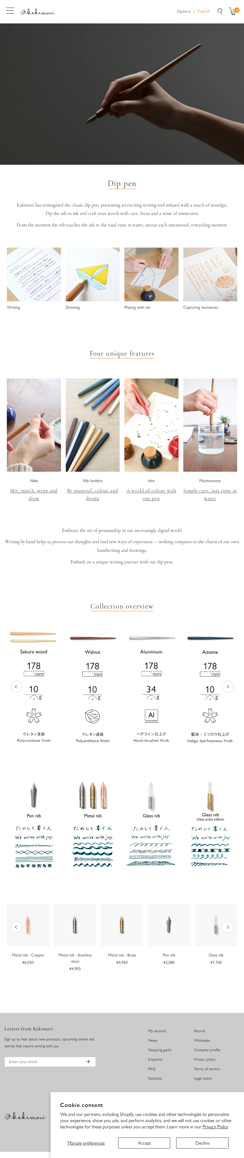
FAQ (152, 1069)
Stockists (155, 1078)
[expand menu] (10, 10)
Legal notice (203, 1078)
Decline (202, 1143)
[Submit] (88, 1061)
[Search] (220, 11)
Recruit (199, 1031)
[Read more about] (34, 425)
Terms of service (207, 1069)
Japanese (184, 11)
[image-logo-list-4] (210, 686)
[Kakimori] (38, 11)
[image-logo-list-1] (34, 686)
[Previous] (16, 687)
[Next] (228, 687)
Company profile (207, 1050)
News (152, 1040)
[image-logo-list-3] (151, 686)
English (204, 11)
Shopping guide (159, 1050)
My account (157, 1031)
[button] (234, 11)
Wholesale (202, 1040)
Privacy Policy (215, 1127)
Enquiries (155, 1059)
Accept (144, 1143)
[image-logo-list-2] (93, 686)
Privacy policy (205, 1059)
